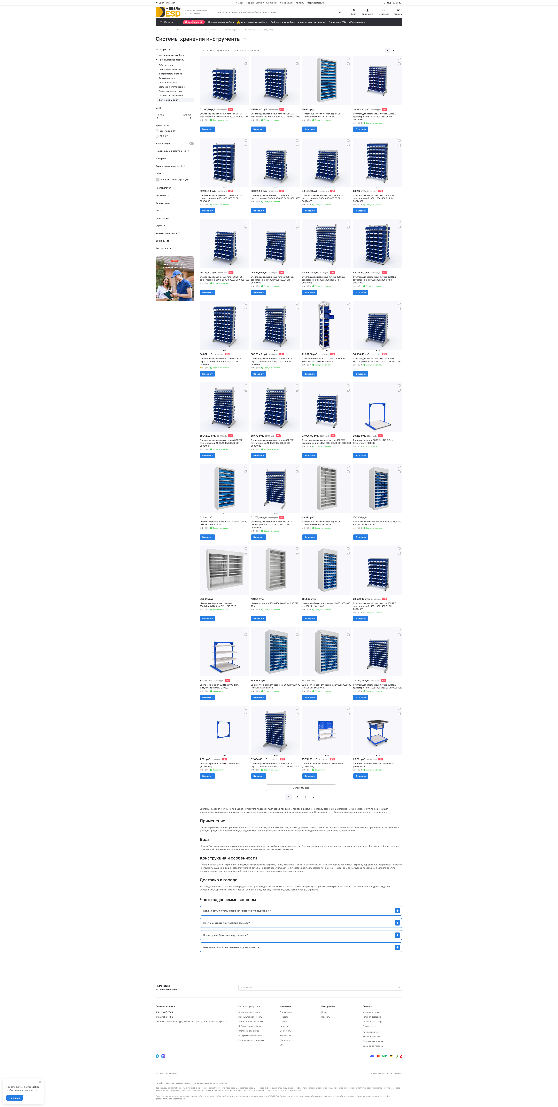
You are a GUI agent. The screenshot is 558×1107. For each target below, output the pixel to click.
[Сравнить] (246, 63)
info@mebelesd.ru (164, 1017)
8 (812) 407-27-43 (392, 2)
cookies (35, 1086)
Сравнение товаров (373, 1046)
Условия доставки (372, 1017)
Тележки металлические (170, 95)
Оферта (398, 1073)
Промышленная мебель (171, 59)
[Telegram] (157, 1056)
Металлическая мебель (171, 55)
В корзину (207, 129)
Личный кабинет (371, 1032)
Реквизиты (285, 1035)
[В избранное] (246, 59)
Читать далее (296, 1090)
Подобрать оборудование (279, 566)
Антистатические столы (250, 1021)
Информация (328, 1006)
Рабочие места (165, 65)
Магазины (285, 1040)
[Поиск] (340, 12)
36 (255, 50)
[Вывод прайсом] (399, 50)
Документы (285, 1030)
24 (251, 50)
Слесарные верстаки (249, 1012)
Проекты (325, 1017)
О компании (286, 1012)
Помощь (367, 1006)
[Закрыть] (40, 1082)
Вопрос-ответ (369, 1026)
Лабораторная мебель (249, 1026)
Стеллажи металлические (171, 87)
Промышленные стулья (170, 91)
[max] (163, 1056)
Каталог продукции (249, 1006)
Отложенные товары (373, 1041)
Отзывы (283, 1021)
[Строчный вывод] (393, 50)
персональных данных (264, 576)
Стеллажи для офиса (248, 1030)
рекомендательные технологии (211, 1083)
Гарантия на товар (372, 1021)
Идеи (324, 1012)
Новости (284, 1017)
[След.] (313, 797)
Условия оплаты (371, 1012)
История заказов (371, 1036)
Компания (285, 1006)
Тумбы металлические (169, 69)
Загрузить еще (301, 787)
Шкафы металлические (170, 73)
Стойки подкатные (167, 82)
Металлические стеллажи (251, 1040)
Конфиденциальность (381, 1073)
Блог (282, 1044)
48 (257, 50)
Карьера (284, 1026)
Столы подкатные (167, 78)
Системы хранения (168, 100)
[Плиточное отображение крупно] (381, 50)
